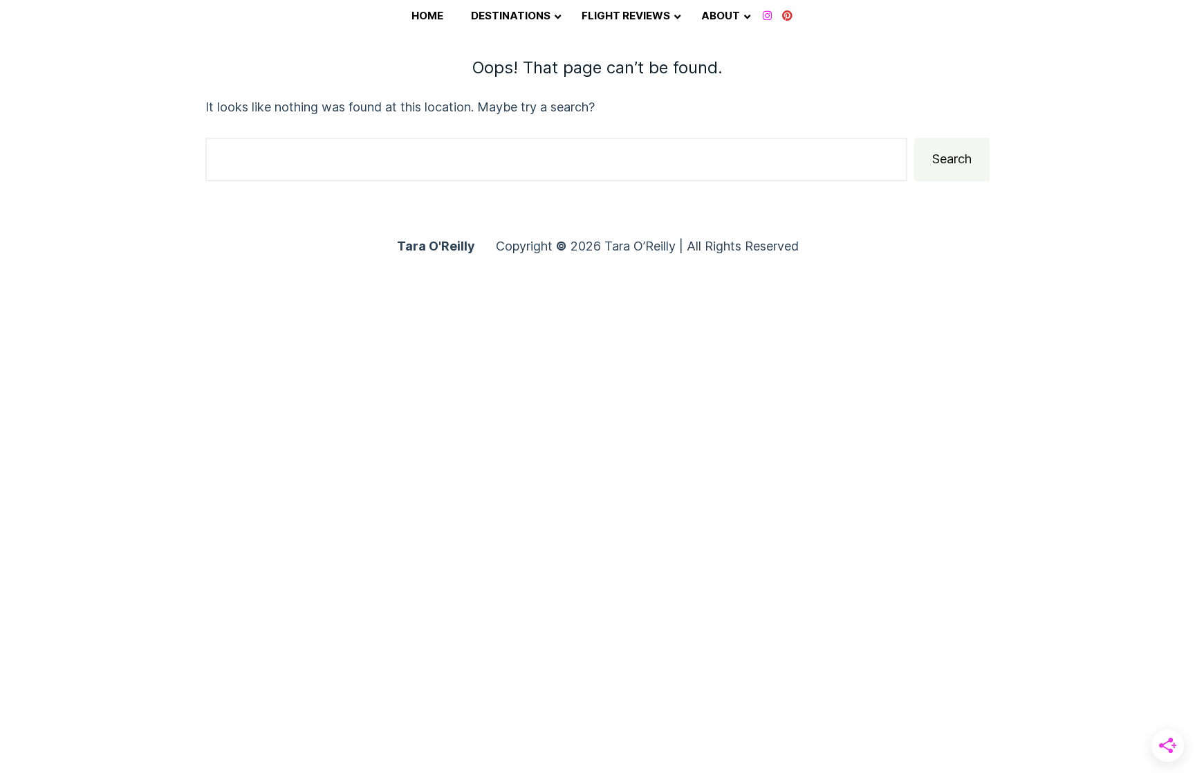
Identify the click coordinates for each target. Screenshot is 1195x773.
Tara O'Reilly (436, 246)
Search (952, 159)
